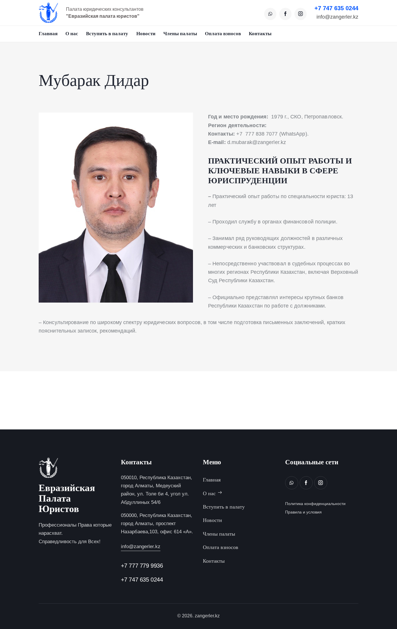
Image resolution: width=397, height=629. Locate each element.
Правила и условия (303, 512)
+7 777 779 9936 (142, 565)
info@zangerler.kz (337, 17)
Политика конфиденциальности (315, 503)
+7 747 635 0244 (336, 8)
